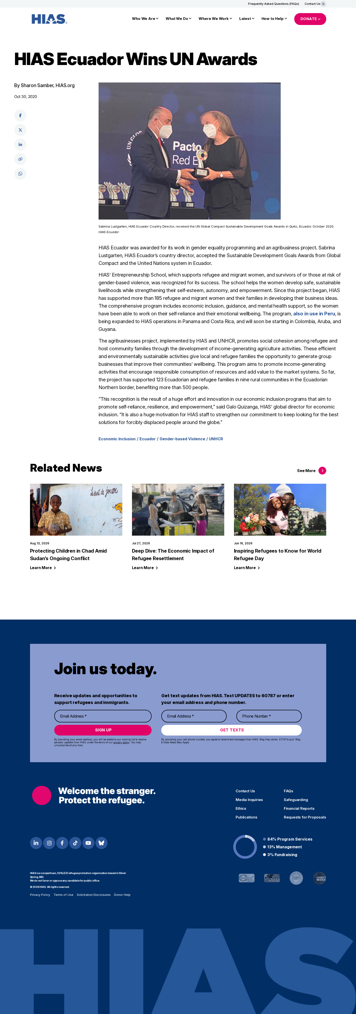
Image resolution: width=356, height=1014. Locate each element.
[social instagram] (49, 843)
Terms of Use (63, 895)
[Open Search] (323, 4)
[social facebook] (20, 115)
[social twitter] (20, 130)
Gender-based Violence (182, 438)
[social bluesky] (101, 843)
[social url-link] (20, 159)
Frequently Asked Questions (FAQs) (273, 4)
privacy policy (121, 742)
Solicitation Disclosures (94, 895)
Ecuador (147, 438)
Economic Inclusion (117, 438)
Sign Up (103, 730)
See (306, 470)
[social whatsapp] (20, 174)
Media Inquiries (249, 800)
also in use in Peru (314, 314)
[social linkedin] (20, 145)
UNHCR (216, 438)
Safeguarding (296, 800)
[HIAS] (94, 795)
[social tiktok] (75, 843)
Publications (246, 817)
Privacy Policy (40, 895)
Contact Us (312, 4)
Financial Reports (299, 808)
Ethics (241, 808)
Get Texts (232, 730)
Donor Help (122, 895)
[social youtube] (88, 843)
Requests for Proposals (305, 817)
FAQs (288, 791)
